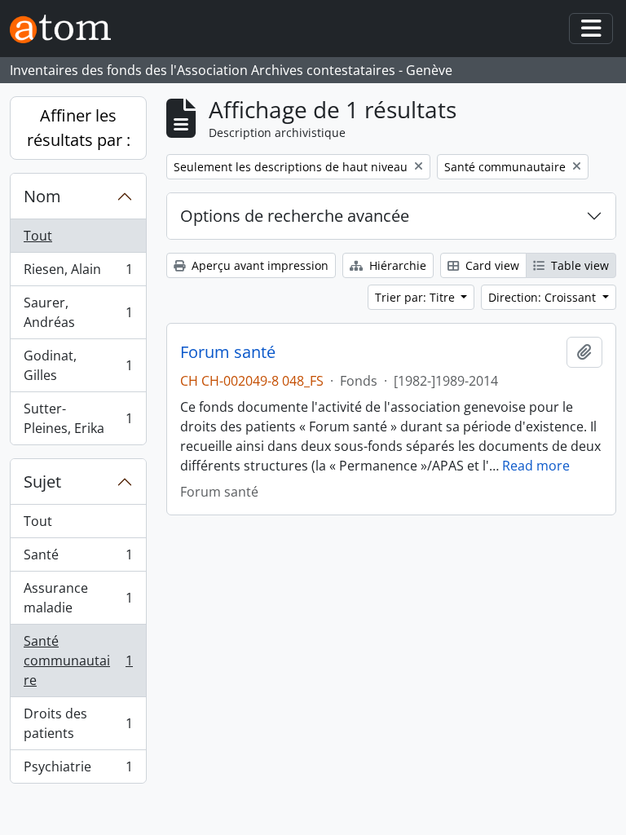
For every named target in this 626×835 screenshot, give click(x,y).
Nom (42, 196)
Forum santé (228, 352)
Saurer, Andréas (78, 312)
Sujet (42, 482)
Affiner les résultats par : (78, 127)
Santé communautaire (78, 660)
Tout (38, 236)
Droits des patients (78, 723)
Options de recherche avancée (294, 216)
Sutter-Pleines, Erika (78, 418)
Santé (78, 559)
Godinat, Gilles (78, 365)
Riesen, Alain (78, 273)
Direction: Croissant (543, 297)
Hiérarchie (396, 265)
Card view (490, 265)
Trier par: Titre (416, 297)
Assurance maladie (78, 597)
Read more (536, 466)
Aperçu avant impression (258, 265)
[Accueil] (67, 29)
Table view (578, 265)
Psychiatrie (78, 770)
